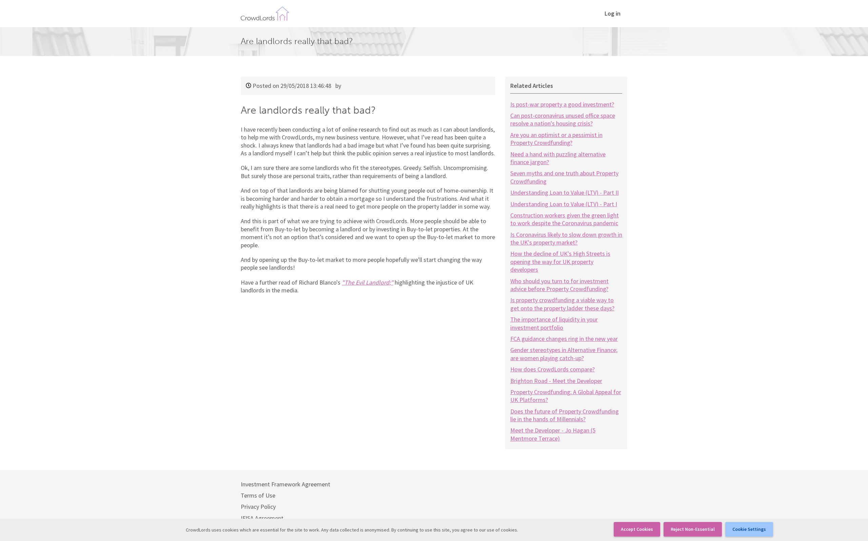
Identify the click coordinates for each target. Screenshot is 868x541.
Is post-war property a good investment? (562, 104)
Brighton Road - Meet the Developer (556, 381)
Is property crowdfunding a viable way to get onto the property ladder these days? (562, 304)
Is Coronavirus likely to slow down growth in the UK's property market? (566, 238)
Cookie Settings (749, 529)
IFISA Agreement (262, 518)
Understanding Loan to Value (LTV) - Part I (563, 204)
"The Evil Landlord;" (367, 282)
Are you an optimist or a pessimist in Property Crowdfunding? (556, 139)
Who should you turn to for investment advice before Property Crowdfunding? (559, 285)
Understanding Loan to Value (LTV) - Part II (564, 192)
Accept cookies (637, 529)
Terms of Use (258, 495)
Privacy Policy (258, 506)
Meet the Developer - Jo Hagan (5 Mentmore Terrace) (552, 434)
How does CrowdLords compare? (552, 369)
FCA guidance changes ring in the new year (564, 339)
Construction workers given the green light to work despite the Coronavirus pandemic (564, 219)
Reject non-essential (693, 529)
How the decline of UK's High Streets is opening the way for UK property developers (560, 261)
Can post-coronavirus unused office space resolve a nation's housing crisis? (562, 119)
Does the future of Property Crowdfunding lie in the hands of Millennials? (564, 415)
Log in (612, 13)
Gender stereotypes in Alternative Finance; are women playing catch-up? (563, 354)
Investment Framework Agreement (285, 484)
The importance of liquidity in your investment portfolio (554, 323)
